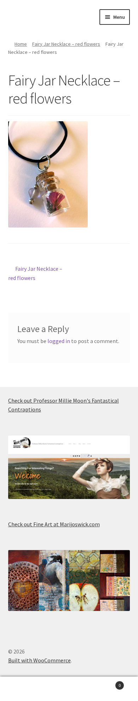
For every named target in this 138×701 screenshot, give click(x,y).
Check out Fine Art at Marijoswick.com (54, 524)
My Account (23, 689)
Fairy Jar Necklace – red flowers (66, 44)
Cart (106, 683)
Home (21, 44)
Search (69, 689)
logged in (58, 340)
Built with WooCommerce (39, 660)
